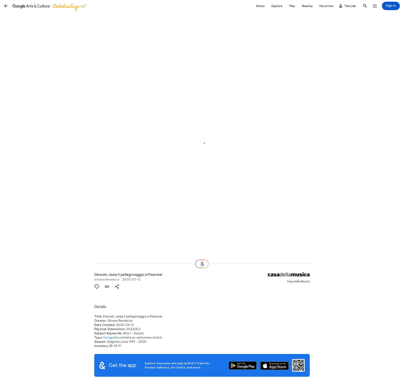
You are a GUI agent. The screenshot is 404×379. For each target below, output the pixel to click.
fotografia (110, 337)
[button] (6, 6)
